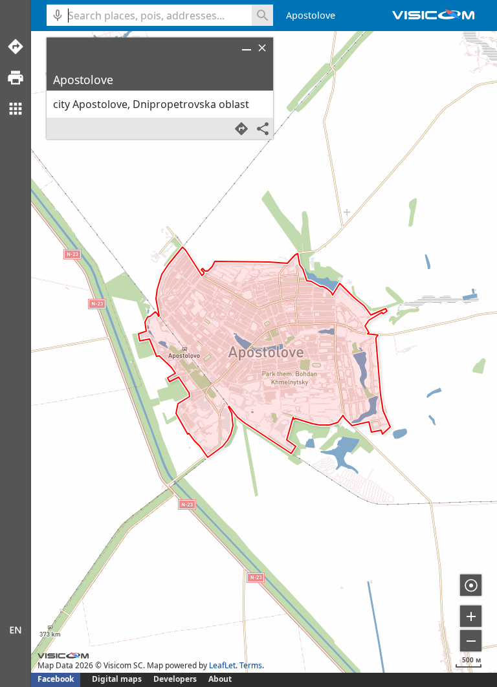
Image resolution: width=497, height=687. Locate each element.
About (220, 678)
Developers (175, 678)
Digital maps (118, 678)
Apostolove (310, 15)
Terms (250, 665)
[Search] (262, 15)
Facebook (56, 678)
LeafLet (222, 665)
